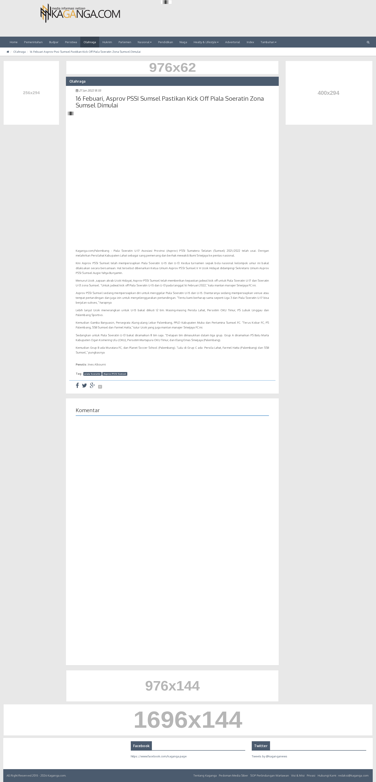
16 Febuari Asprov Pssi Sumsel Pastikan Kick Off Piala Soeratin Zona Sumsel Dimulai (85, 51)
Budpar (54, 42)
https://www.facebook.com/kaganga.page (159, 756)
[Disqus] (172, 482)
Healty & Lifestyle (205, 42)
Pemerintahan (33, 42)
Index (250, 42)
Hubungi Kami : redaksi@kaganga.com (343, 775)
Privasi (311, 775)
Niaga (183, 42)
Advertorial (232, 42)
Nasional (143, 42)
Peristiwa (71, 42)
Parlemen (125, 42)
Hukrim (107, 42)
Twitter (261, 746)
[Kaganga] (80, 13)
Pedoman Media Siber (233, 775)
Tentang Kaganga (205, 775)
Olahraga (90, 42)
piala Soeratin (92, 373)
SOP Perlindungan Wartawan (269, 775)
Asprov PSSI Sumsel (115, 373)
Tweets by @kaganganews (269, 756)
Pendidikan (165, 42)
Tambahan (267, 42)
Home (14, 42)
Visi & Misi (298, 775)
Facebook (141, 746)
